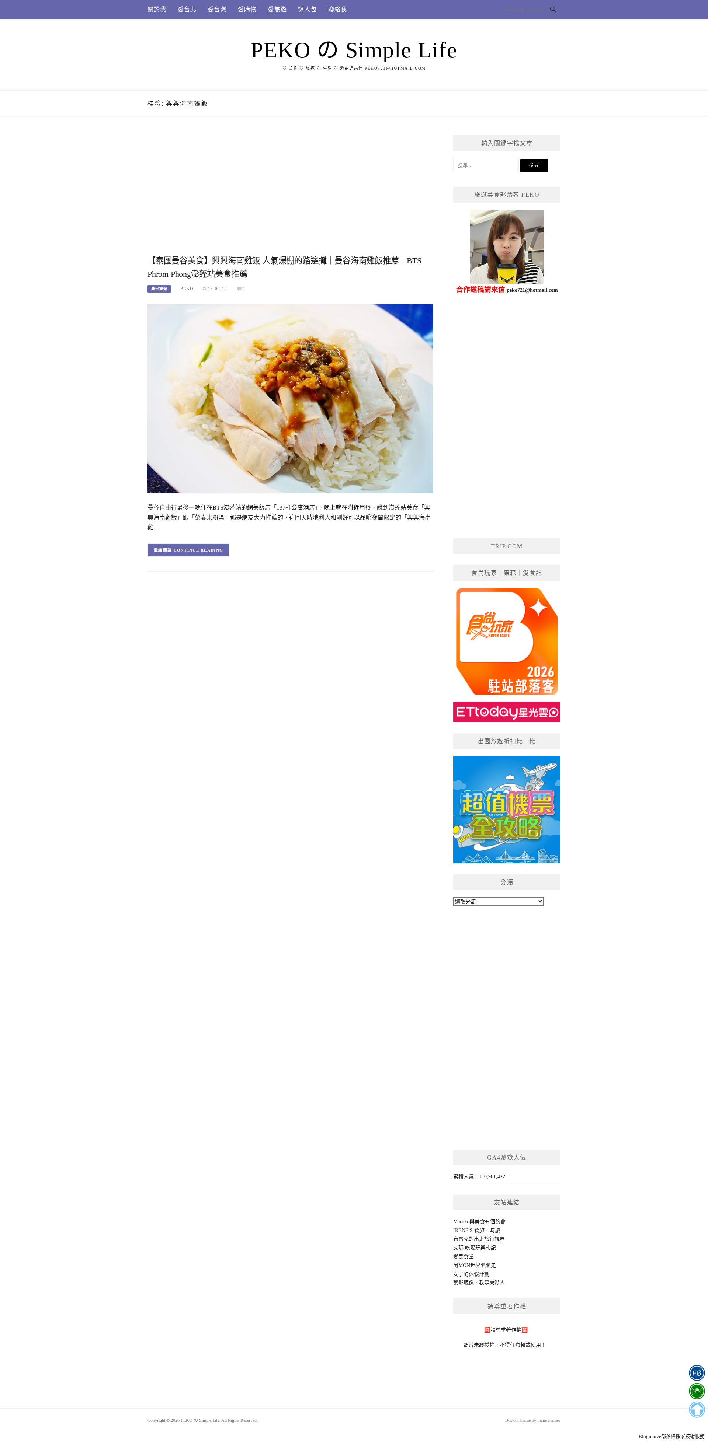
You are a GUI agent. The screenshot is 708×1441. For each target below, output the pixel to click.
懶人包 (307, 9)
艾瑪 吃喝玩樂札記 (474, 1248)
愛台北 (187, 9)
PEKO (187, 288)
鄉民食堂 (463, 1256)
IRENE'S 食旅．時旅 (476, 1230)
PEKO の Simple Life (354, 50)
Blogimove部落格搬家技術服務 (671, 1436)
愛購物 (247, 9)
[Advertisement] (290, 194)
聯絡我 (337, 9)
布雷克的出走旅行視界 (479, 1239)
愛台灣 (217, 9)
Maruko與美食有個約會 (479, 1221)
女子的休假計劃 (471, 1274)
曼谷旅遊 (159, 289)
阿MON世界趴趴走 (474, 1265)
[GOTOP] (697, 1409)
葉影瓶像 (463, 1283)
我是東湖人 (492, 1283)
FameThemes (548, 1420)
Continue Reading (198, 550)
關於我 (157, 9)
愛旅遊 (277, 9)
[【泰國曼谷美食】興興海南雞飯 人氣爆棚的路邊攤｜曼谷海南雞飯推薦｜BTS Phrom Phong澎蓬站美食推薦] (290, 398)
